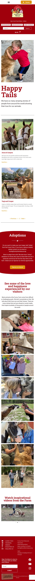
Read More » (4, 162)
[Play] (17, 512)
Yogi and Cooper (8, 201)
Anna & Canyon (7, 153)
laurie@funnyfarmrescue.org (25, 548)
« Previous (13, 218)
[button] (8, 2)
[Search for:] (13, 28)
